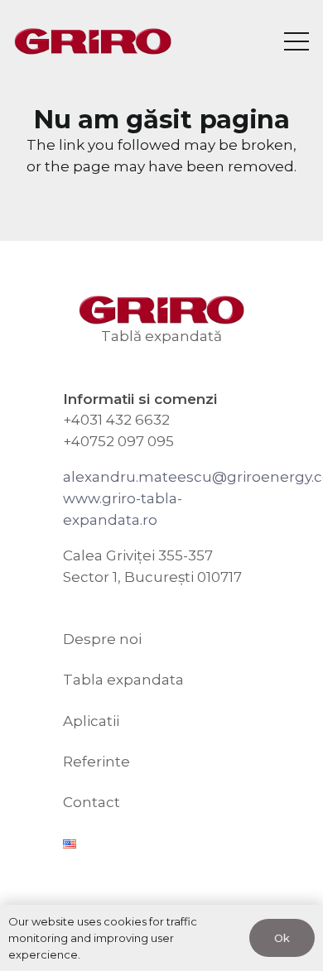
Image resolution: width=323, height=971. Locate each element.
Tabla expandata (123, 679)
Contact (91, 802)
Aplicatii (91, 721)
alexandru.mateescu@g (150, 477)
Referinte (96, 761)
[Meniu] (296, 41)
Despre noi (102, 639)
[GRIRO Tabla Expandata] (92, 41)
